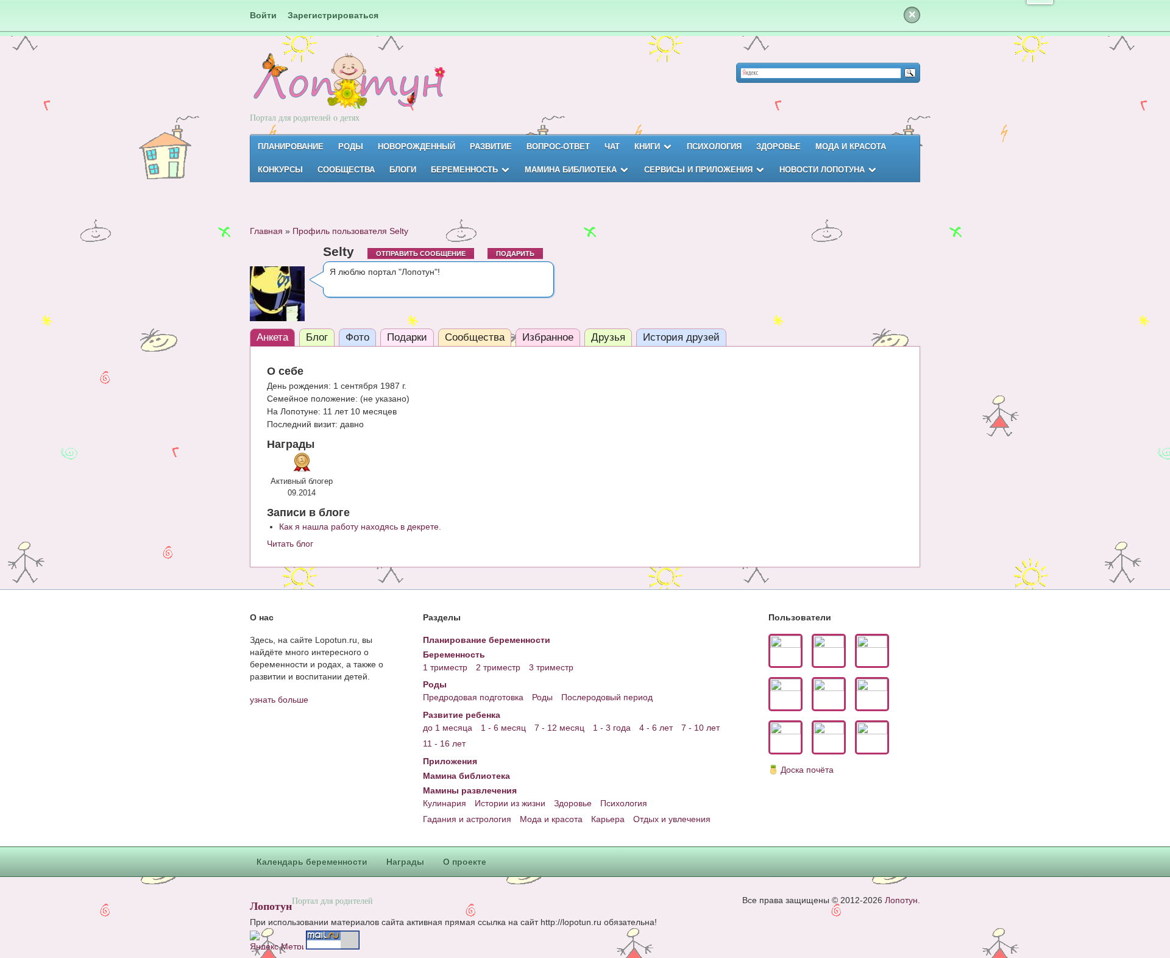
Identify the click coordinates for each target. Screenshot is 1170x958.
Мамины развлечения (470, 790)
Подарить (515, 253)
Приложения (450, 761)
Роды (350, 146)
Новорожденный (416, 146)
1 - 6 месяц (503, 728)
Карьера (608, 819)
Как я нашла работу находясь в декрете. (360, 526)
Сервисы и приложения (698, 169)
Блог (317, 337)
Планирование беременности (486, 640)
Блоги (402, 169)
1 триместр (445, 667)
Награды (405, 862)
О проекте (464, 862)
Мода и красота (850, 146)
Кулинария (444, 803)
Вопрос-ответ (558, 146)
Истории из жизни (510, 803)
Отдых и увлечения (672, 819)
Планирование (291, 146)
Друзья (608, 337)
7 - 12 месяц (559, 728)
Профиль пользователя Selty (350, 231)
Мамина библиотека (571, 169)
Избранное (547, 337)
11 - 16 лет (444, 743)
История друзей (681, 337)
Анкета (272, 337)
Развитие (491, 146)
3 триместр (551, 667)
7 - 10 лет (700, 728)
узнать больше (279, 699)
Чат (612, 146)
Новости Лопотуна (822, 169)
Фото (357, 337)
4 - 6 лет (656, 728)
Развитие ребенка (461, 715)
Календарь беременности (312, 862)
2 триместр (498, 667)
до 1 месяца (447, 728)
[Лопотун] (347, 92)
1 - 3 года (612, 728)
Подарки (407, 337)
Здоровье (778, 146)
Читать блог (290, 543)
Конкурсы (280, 169)
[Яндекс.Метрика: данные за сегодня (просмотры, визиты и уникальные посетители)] (276, 940)
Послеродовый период (607, 697)
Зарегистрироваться (333, 15)
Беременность (464, 169)
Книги (647, 146)
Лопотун (271, 906)
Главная (266, 231)
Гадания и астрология (467, 819)
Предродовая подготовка (473, 697)
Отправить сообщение (421, 253)
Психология (714, 146)
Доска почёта (807, 770)
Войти (263, 15)
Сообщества (346, 169)
